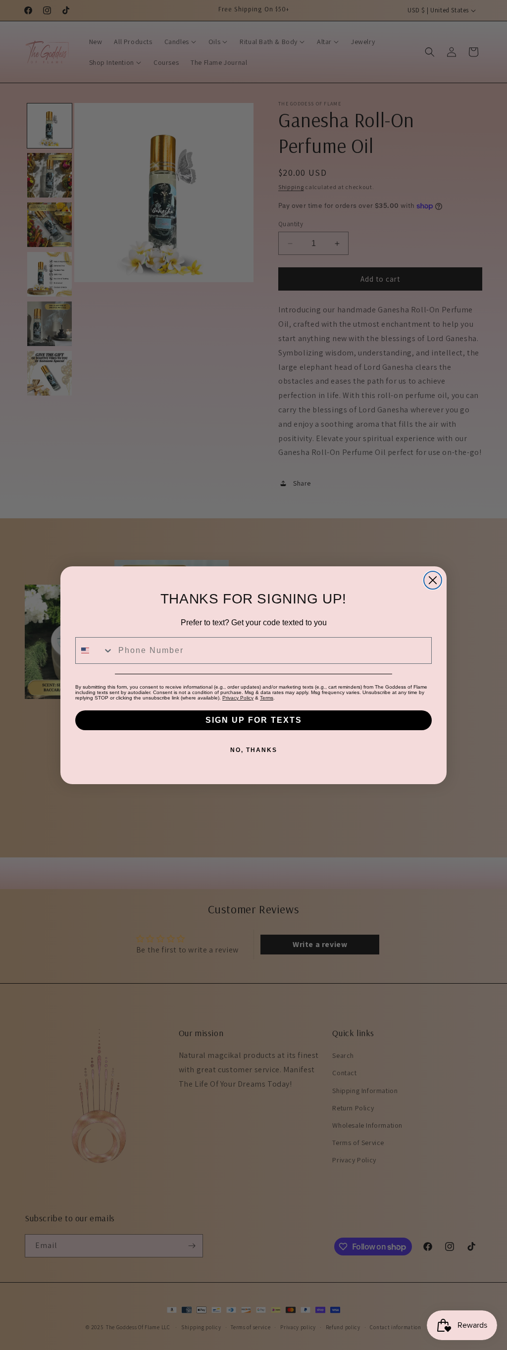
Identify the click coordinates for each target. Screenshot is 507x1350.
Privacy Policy (238, 697)
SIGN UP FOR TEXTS (253, 720)
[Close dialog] (433, 580)
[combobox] (94, 650)
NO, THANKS (253, 750)
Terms (266, 697)
